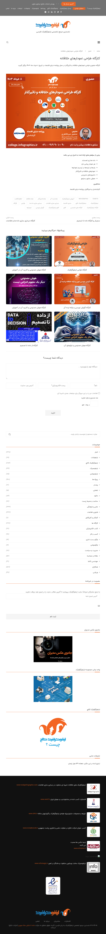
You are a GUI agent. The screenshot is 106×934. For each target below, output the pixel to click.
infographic (83, 199)
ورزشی (52, 572)
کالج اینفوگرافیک (53, 208)
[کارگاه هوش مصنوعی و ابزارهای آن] (77, 327)
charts (95, 199)
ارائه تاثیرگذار (42, 199)
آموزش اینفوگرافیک (68, 199)
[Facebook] (60, 12)
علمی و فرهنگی (52, 507)
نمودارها (29, 208)
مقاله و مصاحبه (52, 556)
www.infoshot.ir (80, 848)
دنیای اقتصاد (67, 203)
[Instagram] (55, 12)
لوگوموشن (52, 545)
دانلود (52, 496)
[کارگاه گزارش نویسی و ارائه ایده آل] (77, 289)
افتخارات (67, 921)
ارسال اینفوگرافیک (65, 8)
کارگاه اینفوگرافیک (92, 208)
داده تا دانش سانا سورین (26, 925)
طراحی (23, 203)
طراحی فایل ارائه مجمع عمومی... (43, 4)
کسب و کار (52, 534)
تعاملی (52, 490)
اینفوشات (27, 8)
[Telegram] (45, 12)
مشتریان (57, 921)
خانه (98, 51)
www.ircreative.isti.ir (30, 828)
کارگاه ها (52, 523)
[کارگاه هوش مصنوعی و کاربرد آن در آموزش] (29, 251)
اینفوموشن (52, 474)
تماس (7, 8)
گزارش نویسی (40, 208)
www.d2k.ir (33, 814)
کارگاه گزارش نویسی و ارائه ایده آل (77, 307)
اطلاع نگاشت (18, 199)
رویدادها (43, 8)
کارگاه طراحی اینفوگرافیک (77, 270)
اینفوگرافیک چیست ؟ (93, 8)
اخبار (89, 51)
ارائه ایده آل (54, 199)
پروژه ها (52, 479)
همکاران (52, 567)
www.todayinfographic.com (27, 785)
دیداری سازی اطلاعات (52, 203)
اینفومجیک (35, 8)
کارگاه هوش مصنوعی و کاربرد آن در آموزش (29, 270)
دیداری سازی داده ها (35, 203)
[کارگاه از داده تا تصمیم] (29, 327)
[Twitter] (58, 12)
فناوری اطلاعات (52, 512)
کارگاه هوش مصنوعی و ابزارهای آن (77, 345)
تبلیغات (20, 8)
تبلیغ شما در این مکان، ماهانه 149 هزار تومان (84, 763)
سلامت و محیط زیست (52, 501)
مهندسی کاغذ (52, 561)
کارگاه (15, 203)
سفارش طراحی (79, 8)
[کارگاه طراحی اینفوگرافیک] (77, 251)
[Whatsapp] (48, 12)
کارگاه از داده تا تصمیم (29, 345)
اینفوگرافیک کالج (52, 8)
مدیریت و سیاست (52, 550)
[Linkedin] (51, 12)
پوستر (52, 485)
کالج (64, 208)
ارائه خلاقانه (29, 199)
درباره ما (13, 8)
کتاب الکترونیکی (52, 528)
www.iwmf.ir (45, 799)
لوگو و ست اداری (52, 539)
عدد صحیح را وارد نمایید (89, 398)
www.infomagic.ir (41, 863)
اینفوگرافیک (94, 203)
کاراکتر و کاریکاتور (52, 518)
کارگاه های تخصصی (76, 208)
